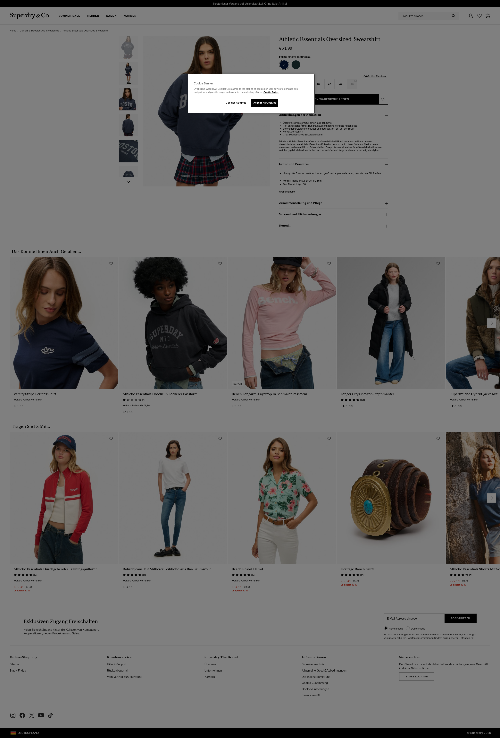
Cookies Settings (236, 102)
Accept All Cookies (265, 102)
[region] (251, 93)
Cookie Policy (271, 92)
